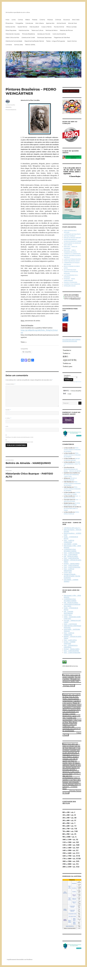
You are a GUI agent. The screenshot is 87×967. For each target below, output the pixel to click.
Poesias (34, 19)
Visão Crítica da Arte (12, 37)
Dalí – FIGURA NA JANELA (71, 556)
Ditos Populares (11, 30)
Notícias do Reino (52, 30)
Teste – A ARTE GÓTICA (70, 640)
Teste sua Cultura (37, 30)
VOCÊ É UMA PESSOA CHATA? (72, 261)
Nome (8, 410)
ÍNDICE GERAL (30, 44)
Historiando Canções (13, 34)
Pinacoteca (9, 23)
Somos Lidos (18, 44)
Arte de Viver (72, 23)
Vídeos (27, 19)
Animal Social (61, 23)
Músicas (50, 19)
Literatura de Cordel (28, 37)
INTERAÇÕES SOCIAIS (70, 286)
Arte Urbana (39, 23)
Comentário (10, 384)
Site (7, 426)
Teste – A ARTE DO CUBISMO (72, 553)
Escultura (66, 19)
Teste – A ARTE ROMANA (70, 554)
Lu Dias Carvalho (10, 105)
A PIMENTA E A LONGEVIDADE (72, 254)
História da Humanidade (14, 41)
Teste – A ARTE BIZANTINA (71, 558)
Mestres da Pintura (66, 30)
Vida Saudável (34, 27)
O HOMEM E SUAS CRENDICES (72, 284)
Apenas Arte (50, 23)
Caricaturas (29, 23)
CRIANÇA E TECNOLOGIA (70, 282)
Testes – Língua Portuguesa (55, 41)
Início (7, 19)
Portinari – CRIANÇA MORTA (71, 563)
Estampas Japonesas (44, 37)
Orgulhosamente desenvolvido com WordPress (19, 959)
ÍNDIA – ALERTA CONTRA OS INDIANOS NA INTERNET (72, 449)
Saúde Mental (22, 27)
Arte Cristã (75, 19)
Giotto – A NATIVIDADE (70, 624)
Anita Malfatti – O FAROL (70, 544)
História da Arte (24, 30)
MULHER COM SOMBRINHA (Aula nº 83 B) (72, 463)
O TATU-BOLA (68, 572)
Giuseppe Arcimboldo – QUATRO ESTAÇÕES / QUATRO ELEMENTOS (72, 576)
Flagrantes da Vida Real (62, 37)
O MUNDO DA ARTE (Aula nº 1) (72, 528)
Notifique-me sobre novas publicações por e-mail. (19, 442)
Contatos (9, 44)
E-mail (8, 418)
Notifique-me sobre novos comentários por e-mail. (19, 437)
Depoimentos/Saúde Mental (34, 41)
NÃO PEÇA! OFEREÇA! (69, 236)
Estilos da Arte (10, 27)
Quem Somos (72, 41)
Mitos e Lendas (71, 27)
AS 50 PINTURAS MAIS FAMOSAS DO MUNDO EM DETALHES (71, 271)
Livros (14, 19)
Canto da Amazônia (59, 34)
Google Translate (78, 381)
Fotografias (19, 23)
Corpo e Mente (46, 27)
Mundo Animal (59, 27)
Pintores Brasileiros (28, 34)
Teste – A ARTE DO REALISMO (72, 567)
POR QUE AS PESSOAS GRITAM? (72, 237)
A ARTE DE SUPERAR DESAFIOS (72, 259)
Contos (20, 19)
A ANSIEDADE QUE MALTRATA (72, 234)
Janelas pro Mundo (43, 34)
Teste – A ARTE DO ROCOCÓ (71, 565)
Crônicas (58, 19)
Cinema (42, 19)
